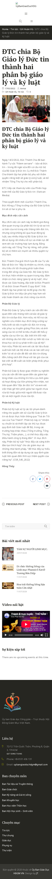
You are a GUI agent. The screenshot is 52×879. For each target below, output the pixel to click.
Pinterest (47, 479)
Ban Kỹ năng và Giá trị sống (16, 794)
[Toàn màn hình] (46, 635)
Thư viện (7, 850)
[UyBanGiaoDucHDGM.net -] (26, 5)
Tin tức (14, 29)
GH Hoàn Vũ (26, 29)
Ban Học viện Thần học (14, 805)
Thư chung (8, 835)
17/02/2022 (10, 88)
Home (5, 29)
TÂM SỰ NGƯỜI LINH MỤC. (32, 549)
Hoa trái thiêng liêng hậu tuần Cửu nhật (31, 586)
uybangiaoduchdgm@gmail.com (31, 764)
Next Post (39, 504)
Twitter (40, 479)
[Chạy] (5, 635)
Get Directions (14, 753)
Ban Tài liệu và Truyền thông (17, 784)
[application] (26, 624)
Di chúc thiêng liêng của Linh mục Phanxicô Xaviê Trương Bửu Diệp (31, 569)
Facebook (33, 479)
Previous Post (15, 504)
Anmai (23, 88)
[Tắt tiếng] (41, 635)
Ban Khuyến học (10, 800)
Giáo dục (6, 840)
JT (37, 873)
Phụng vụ (7, 845)
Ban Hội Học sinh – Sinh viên (17, 811)
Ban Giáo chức (9, 789)
